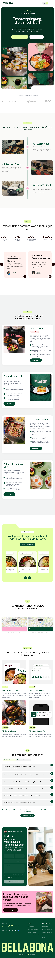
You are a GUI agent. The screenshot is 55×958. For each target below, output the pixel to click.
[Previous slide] (1, 264)
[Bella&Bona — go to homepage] (8, 3)
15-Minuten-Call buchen (27, 815)
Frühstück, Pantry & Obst (34, 935)
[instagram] (9, 930)
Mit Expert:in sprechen (11, 910)
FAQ (43, 937)
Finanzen (19, 759)
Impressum (45, 926)
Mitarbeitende (26, 759)
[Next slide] (53, 264)
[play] (18, 930)
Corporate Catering (33, 929)
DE (47, 3)
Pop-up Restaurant (32, 932)
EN (44, 3)
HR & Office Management (9, 759)
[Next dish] (29, 577)
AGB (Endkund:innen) (47, 932)
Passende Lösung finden (19, 37)
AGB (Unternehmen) (47, 929)
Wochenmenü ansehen (27, 544)
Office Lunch (31, 926)
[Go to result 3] (28, 281)
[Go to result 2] (26, 281)
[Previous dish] (25, 577)
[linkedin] (12, 930)
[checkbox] (4, 875)
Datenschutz (45, 935)
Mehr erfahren (36, 360)
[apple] (15, 930)
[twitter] (6, 930)
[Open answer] (51, 765)
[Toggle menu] (50, 3)
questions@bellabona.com (10, 926)
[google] (3, 930)
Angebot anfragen (14, 881)
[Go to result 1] (23, 281)
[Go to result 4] (31, 281)
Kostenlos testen (36, 37)
